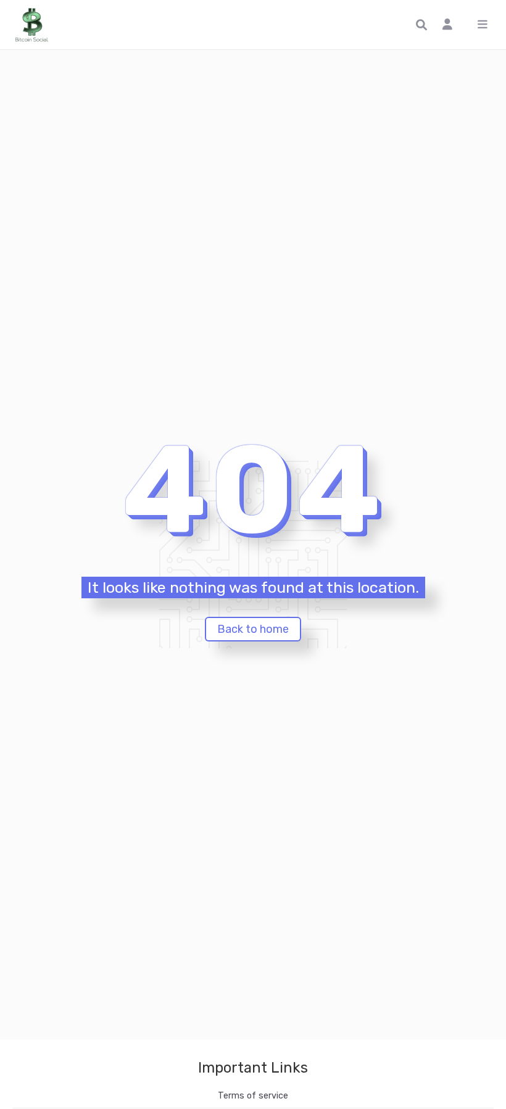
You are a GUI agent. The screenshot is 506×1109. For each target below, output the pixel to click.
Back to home (253, 629)
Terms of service (253, 1095)
